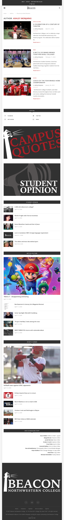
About (23, 1)
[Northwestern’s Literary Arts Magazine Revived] (8, 306)
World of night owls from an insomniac (26, 215)
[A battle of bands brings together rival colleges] (17, 58)
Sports (35, 78)
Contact (28, 1)
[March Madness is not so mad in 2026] (8, 404)
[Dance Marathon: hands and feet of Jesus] (8, 226)
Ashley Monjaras (39, 29)
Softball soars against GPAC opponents (17, 385)
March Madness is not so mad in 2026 (26, 402)
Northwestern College (36, 1)
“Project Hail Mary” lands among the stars (27, 321)
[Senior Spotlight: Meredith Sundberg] (8, 315)
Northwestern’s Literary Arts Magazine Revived (29, 304)
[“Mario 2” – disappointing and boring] (32, 276)
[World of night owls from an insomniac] (8, 218)
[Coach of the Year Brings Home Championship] (17, 87)
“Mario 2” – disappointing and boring (16, 297)
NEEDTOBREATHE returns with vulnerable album (29, 330)
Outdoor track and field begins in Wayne (27, 410)
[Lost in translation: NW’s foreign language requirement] (8, 235)
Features (23, 508)
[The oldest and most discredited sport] (8, 244)
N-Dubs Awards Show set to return (25, 393)
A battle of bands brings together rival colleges (44, 53)
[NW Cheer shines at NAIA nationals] (8, 421)
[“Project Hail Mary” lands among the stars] (8, 324)
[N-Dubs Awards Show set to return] (8, 395)
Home (5, 13)
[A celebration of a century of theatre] (17, 30)
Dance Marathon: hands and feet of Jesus (27, 224)
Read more (36, 42)
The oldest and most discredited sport (26, 241)
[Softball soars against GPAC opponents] (32, 365)
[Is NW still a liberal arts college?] (8, 209)
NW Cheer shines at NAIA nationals (25, 419)
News (34, 49)
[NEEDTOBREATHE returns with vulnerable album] (8, 332)
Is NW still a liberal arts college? (24, 207)
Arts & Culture (37, 21)
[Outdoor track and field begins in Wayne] (8, 413)
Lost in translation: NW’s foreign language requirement (31, 233)
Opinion (30, 508)
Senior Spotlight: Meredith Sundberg (26, 313)
